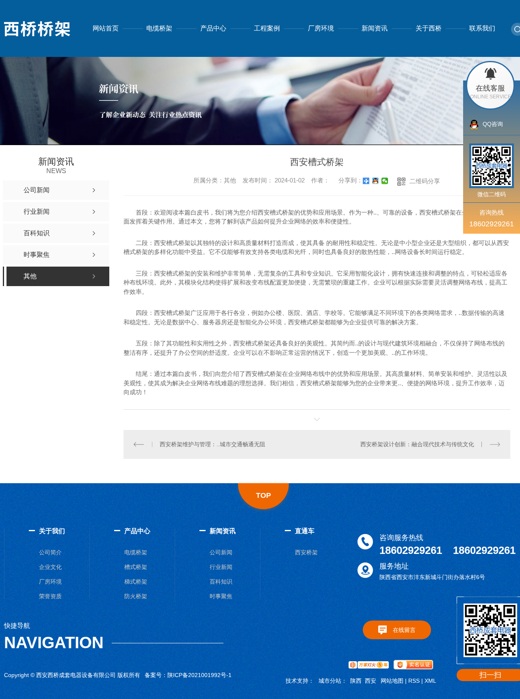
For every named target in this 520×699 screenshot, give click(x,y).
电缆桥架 (159, 28)
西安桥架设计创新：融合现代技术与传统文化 (417, 444)
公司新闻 (221, 552)
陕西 (356, 680)
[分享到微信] (384, 181)
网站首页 (106, 28)
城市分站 (329, 680)
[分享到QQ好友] (375, 181)
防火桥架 (135, 596)
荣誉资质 (50, 596)
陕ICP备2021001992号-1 (199, 675)
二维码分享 (425, 181)
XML (430, 680)
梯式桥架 (135, 581)
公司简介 (50, 552)
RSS (414, 680)
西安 (370, 680)
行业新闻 (221, 567)
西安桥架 (306, 552)
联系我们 (482, 28)
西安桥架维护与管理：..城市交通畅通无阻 (212, 444)
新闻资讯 (375, 28)
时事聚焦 (221, 596)
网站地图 (392, 680)
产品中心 (213, 28)
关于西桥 (429, 28)
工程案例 (267, 28)
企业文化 (50, 567)
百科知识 (221, 581)
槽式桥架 (135, 567)
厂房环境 (321, 28)
